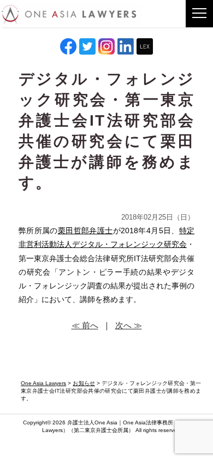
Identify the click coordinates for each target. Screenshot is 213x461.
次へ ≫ (128, 325)
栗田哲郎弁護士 (85, 230)
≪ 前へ (85, 325)
